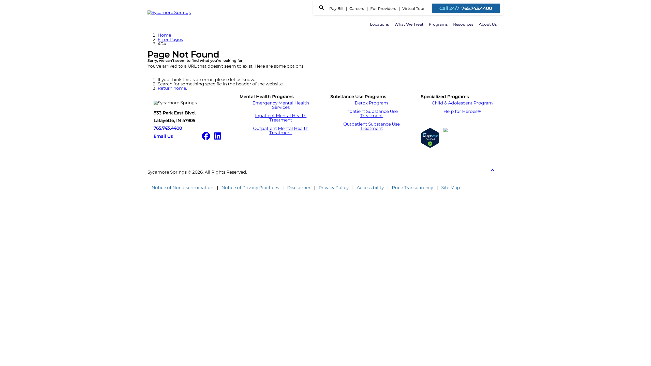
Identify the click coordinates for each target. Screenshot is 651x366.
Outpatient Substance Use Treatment (371, 126)
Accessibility (370, 188)
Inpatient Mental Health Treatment (280, 118)
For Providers (383, 8)
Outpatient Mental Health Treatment (280, 130)
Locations (379, 24)
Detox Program (371, 103)
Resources (463, 24)
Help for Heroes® (462, 111)
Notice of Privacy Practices (250, 188)
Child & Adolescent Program (462, 103)
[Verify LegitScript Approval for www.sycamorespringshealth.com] (430, 138)
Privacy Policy (334, 188)
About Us (488, 24)
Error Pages (170, 39)
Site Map (450, 188)
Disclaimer (298, 188)
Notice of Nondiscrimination (182, 188)
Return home (172, 88)
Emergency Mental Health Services (281, 105)
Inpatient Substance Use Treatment (371, 113)
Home (164, 35)
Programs (438, 24)
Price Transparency (412, 188)
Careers (356, 8)
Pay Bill (336, 8)
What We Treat (408, 24)
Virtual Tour (413, 8)
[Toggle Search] (321, 8)
